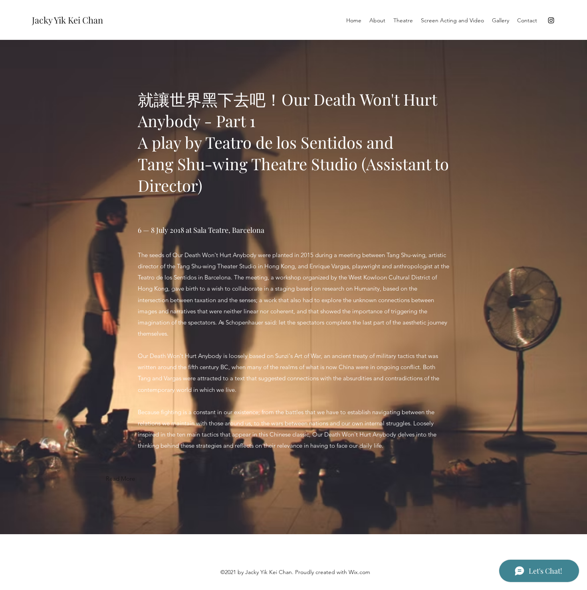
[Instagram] (551, 20)
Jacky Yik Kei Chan (67, 20)
